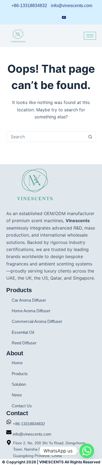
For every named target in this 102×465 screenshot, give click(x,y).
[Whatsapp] (86, 450)
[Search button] (90, 136)
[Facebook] (43, 17)
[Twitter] (74, 17)
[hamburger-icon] (90, 36)
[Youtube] (64, 16)
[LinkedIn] (33, 17)
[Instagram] (53, 17)
